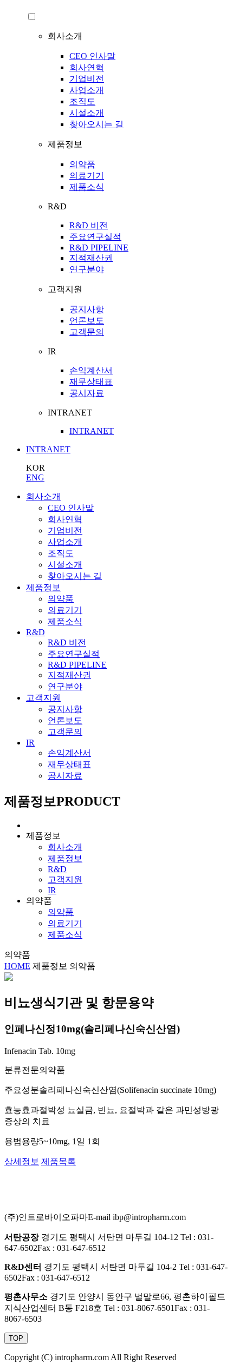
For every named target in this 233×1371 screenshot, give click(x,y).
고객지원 (43, 697)
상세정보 (21, 1161)
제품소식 (86, 187)
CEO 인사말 (92, 56)
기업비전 (86, 78)
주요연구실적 (95, 236)
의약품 (82, 164)
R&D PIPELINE (98, 247)
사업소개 (86, 90)
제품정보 (43, 587)
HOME (17, 966)
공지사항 (86, 309)
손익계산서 (91, 370)
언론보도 (86, 320)
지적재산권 (91, 257)
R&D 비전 (88, 225)
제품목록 (58, 1161)
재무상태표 (91, 381)
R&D (35, 632)
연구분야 (86, 269)
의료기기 (86, 175)
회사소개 (43, 496)
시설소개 (86, 112)
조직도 (82, 101)
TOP (16, 1338)
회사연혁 (86, 67)
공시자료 (86, 393)
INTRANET (91, 431)
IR (30, 742)
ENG (35, 477)
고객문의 (86, 332)
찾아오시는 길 (96, 124)
